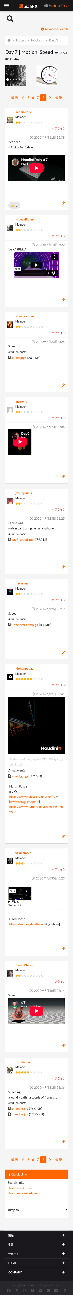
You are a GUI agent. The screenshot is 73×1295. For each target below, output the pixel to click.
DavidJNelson (24, 965)
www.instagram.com (23, 802)
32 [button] (41, 85)
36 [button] (53, 85)
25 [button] (19, 85)
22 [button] (10, 85)
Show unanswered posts (24, 1193)
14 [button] (47, 79)
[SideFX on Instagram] (24, 1290)
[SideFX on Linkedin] (64, 1290)
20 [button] (65, 79)
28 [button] (28, 85)
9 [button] (31, 79)
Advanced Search (56, 29)
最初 (14, 97)
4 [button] (16, 79)
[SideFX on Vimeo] (48, 1290)
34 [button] (47, 85)
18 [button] (59, 79)
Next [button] (8, 75)
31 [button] (38, 85)
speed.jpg (18, 357)
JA (50, 5)
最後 (58, 97)
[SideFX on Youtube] (56, 1290)
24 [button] (16, 85)
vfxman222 (23, 853)
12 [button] (41, 79)
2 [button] (10, 79)
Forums (21, 40)
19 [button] (62, 79)
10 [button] (34, 79)
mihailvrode (23, 112)
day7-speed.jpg (22, 539)
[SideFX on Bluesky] (32, 1290)
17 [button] (56, 79)
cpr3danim (22, 1062)
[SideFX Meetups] (40, 1290)
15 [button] (50, 79)
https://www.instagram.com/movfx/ (32, 796)
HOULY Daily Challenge (37, 40)
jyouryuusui (23, 493)
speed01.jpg (19, 1108)
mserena (21, 401)
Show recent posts (20, 1188)
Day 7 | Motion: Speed (55, 40)
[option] (20, 75)
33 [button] (44, 85)
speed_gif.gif (20, 776)
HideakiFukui (24, 219)
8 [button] (28, 79)
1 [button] (7, 79)
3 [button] (13, 79)
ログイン (63, 5)
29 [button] (31, 85)
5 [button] (19, 79)
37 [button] (56, 85)
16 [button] (53, 79)
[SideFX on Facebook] (9, 1290)
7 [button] (25, 79)
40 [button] (65, 85)
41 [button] (36, 90)
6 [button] (22, 79)
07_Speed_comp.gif (24, 625)
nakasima (21, 583)
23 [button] (13, 85)
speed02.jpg (19, 1114)
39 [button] (62, 85)
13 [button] (44, 79)
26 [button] (22, 85)
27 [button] (25, 85)
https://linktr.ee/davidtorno (27, 924)
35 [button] (50, 85)
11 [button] (38, 79)
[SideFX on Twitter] (17, 1290)
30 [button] (34, 85)
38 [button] (59, 85)
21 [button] (7, 85)
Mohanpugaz (24, 668)
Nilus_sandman (25, 316)
